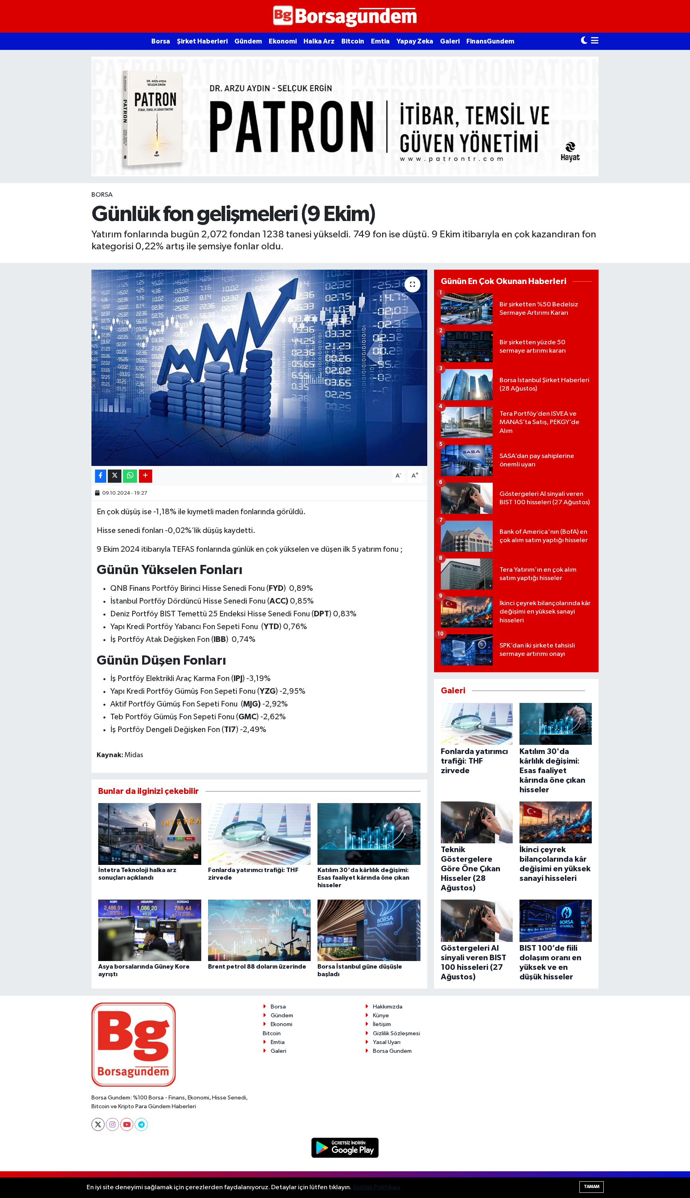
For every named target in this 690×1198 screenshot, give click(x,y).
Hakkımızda (387, 1007)
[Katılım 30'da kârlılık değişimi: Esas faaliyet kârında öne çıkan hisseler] (368, 833)
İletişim (382, 1024)
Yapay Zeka (415, 41)
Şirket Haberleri (202, 41)
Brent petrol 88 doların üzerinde (257, 966)
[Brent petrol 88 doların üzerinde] (259, 930)
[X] (98, 1124)
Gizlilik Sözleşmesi (396, 1033)
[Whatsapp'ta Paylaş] (130, 476)
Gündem (248, 41)
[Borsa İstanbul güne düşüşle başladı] (368, 930)
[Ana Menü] (595, 41)
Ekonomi (283, 41)
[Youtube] (126, 1124)
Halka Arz (319, 41)
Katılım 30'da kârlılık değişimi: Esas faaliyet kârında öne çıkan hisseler (363, 877)
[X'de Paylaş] (114, 476)
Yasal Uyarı (387, 1042)
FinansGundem (490, 41)
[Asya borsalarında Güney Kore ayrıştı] (149, 930)
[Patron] (345, 116)
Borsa (160, 41)
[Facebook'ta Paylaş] (100, 476)
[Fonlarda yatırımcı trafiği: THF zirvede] (259, 833)
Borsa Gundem (392, 1051)
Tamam (591, 1186)
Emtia (380, 41)
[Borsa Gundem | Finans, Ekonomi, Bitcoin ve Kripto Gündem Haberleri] (345, 17)
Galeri (450, 41)
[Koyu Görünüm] (584, 41)
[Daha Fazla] (145, 476)
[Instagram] (112, 1124)
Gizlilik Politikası (376, 1187)
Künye (381, 1015)
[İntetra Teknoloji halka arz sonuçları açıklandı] (149, 833)
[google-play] (345, 1147)
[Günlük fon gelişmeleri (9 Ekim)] (259, 368)
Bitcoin (352, 41)
